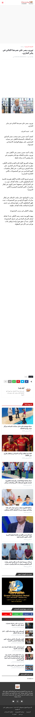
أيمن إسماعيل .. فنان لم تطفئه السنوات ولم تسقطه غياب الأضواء (13, 647)
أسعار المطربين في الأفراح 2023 (15, 665)
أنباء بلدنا (21, 388)
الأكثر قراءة (29, 619)
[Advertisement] (17, 24)
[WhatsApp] (14, 381)
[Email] (10, 381)
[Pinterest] (18, 381)
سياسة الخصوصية (19, 712)
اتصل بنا (14, 714)
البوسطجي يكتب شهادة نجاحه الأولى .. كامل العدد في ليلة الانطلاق (13, 632)
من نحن (21, 714)
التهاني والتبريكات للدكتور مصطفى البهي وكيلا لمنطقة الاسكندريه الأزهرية (14, 640)
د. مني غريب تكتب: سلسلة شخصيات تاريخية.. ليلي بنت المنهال (15, 624)
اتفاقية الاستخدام (8, 712)
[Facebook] (26, 381)
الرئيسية (28, 712)
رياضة (22, 47)
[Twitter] (22, 381)
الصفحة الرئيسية (29, 47)
